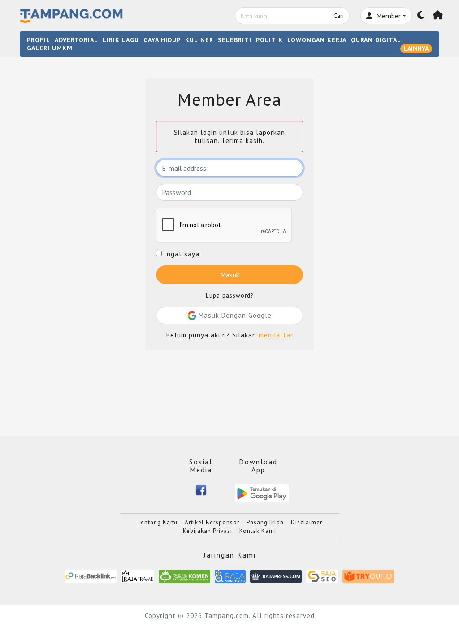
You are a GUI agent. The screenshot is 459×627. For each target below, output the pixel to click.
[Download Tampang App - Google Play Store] (262, 493)
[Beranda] (438, 15)
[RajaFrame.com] (137, 575)
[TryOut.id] (368, 575)
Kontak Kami (257, 531)
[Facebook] (201, 489)
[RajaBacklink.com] (91, 575)
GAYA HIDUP (162, 40)
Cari (338, 16)
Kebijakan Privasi (207, 531)
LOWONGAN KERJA (316, 40)
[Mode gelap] (421, 15)
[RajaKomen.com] (184, 575)
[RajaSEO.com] (322, 575)
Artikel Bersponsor (212, 522)
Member (387, 15)
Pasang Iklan (265, 522)
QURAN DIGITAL (376, 40)
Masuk (229, 274)
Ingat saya (180, 254)
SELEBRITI (234, 40)
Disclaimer (306, 522)
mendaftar (276, 335)
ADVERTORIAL (76, 40)
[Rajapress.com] (276, 575)
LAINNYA (416, 48)
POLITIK (269, 40)
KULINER (199, 40)
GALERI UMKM (50, 48)
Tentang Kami (157, 522)
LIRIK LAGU (121, 40)
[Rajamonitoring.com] (230, 575)
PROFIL (38, 40)
